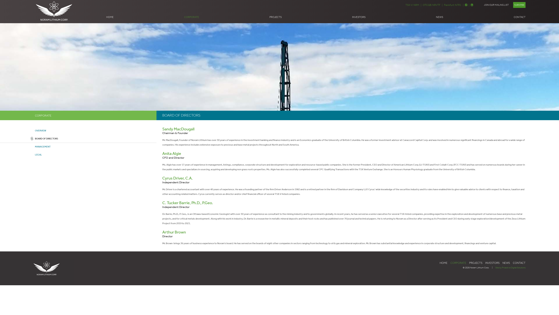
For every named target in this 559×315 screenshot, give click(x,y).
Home (110, 17)
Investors (359, 17)
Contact (520, 17)
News (439, 17)
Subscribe (519, 5)
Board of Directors (46, 138)
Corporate (191, 17)
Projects (275, 17)
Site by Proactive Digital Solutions (510, 267)
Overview (40, 130)
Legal (38, 154)
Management (43, 146)
